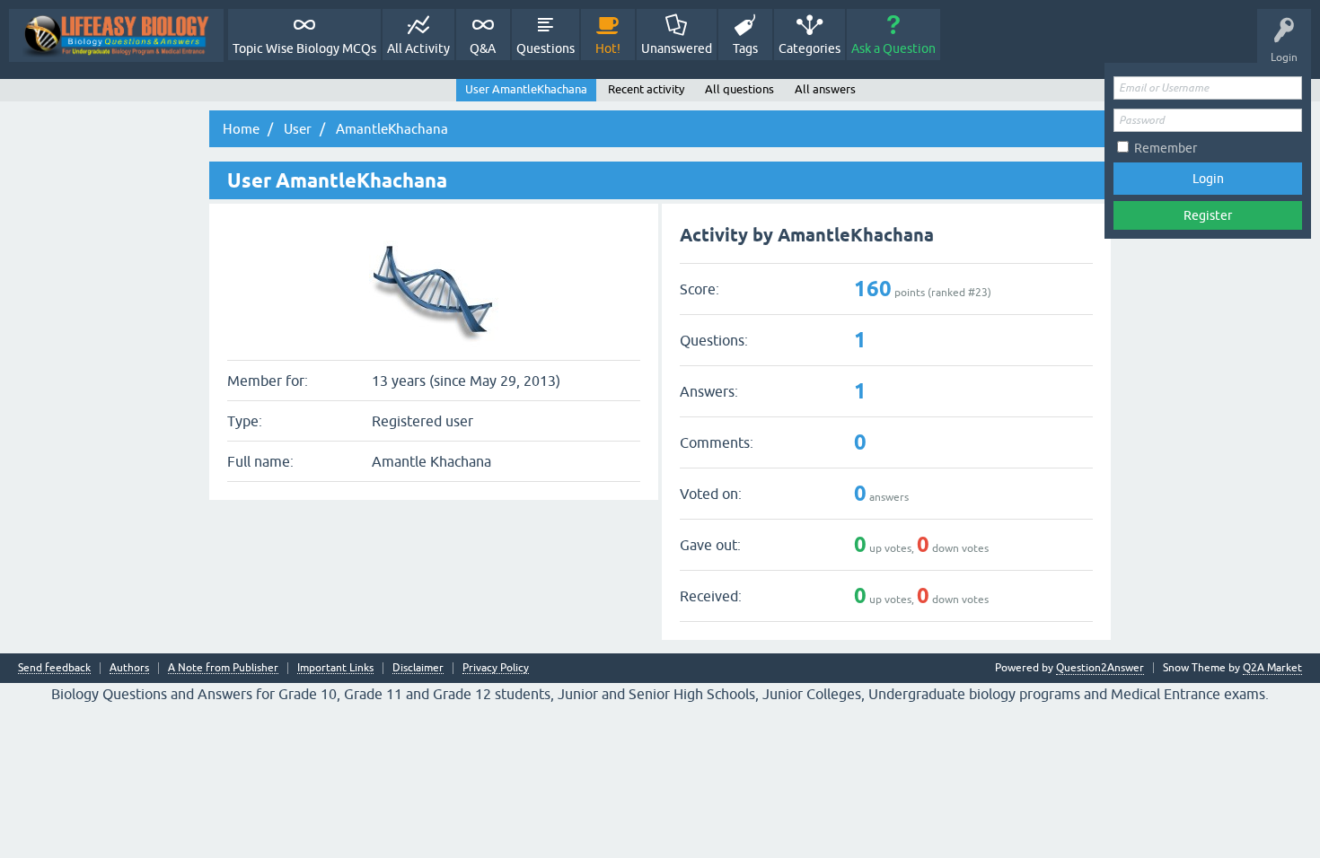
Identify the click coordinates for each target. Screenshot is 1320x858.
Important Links (335, 668)
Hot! (607, 48)
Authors (129, 668)
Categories (809, 48)
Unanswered (676, 48)
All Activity (418, 48)
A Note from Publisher (223, 668)
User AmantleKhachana (526, 89)
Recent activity (646, 89)
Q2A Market (1272, 667)
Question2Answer (1100, 667)
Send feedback (54, 668)
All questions (739, 89)
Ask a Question (893, 48)
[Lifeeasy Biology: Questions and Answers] (116, 35)
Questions (545, 48)
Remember (1165, 148)
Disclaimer (418, 668)
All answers (825, 89)
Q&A (483, 48)
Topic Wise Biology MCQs (304, 48)
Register (1208, 215)
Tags (745, 48)
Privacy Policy (495, 668)
